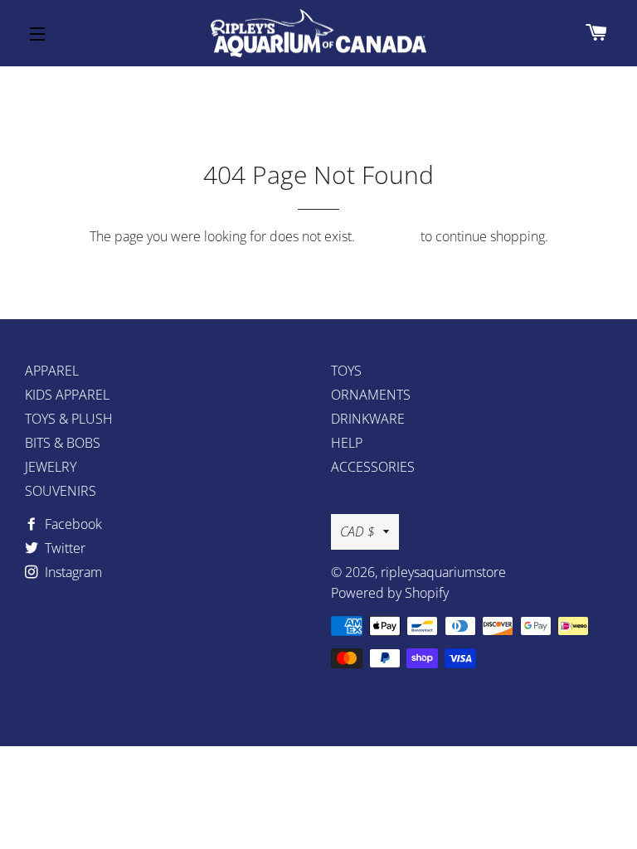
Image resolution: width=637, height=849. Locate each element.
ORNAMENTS (371, 395)
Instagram (71, 572)
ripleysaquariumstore (443, 572)
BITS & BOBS (62, 443)
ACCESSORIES (373, 467)
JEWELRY (50, 467)
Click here (387, 236)
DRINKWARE (368, 419)
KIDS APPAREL (67, 395)
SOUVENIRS (60, 491)
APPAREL (52, 370)
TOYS (346, 370)
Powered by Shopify (390, 593)
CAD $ (357, 531)
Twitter (63, 548)
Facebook (71, 524)
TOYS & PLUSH (69, 419)
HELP (346, 443)
